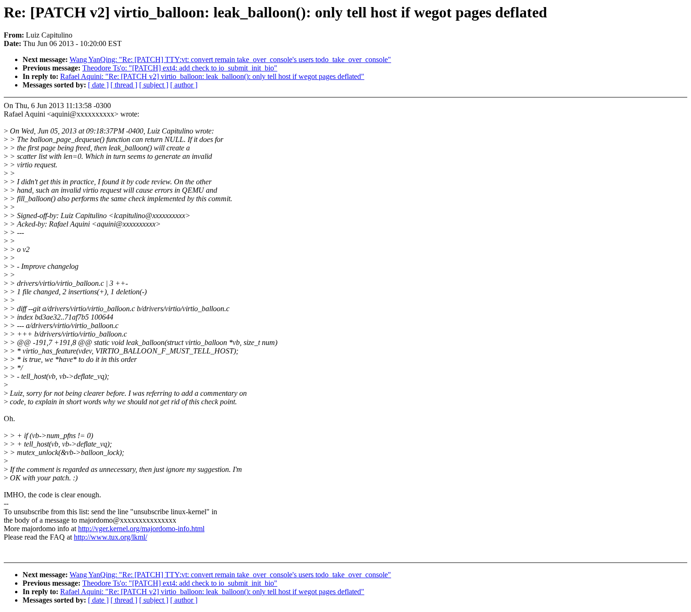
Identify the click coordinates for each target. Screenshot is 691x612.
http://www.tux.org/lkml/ (110, 537)
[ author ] (183, 85)
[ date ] (98, 85)
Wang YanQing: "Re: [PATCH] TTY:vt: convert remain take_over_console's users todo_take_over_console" (230, 59)
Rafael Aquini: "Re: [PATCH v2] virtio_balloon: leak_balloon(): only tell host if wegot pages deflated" (212, 76)
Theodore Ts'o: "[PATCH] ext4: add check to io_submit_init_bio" (179, 68)
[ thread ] (123, 85)
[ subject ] (153, 85)
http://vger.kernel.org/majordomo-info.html (141, 529)
